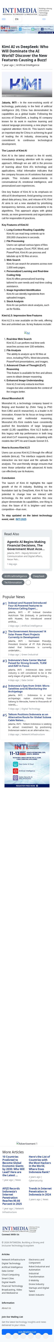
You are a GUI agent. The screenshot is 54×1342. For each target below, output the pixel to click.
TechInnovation (13, 582)
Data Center (8, 1270)
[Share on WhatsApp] (8, 1336)
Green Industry (36, 1294)
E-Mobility (34, 1280)
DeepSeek (39, 576)
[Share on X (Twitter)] (23, 1336)
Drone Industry (36, 1284)
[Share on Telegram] (38, 1336)
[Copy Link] (46, 1336)
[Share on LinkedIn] (31, 1336)
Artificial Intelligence (12, 1267)
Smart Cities (8, 1278)
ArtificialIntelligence (15, 576)
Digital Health (9, 1282)
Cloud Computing (11, 1274)
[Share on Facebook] (16, 1336)
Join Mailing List (27, 1332)
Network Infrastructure (13, 1259)
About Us (6, 1308)
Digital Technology (11, 1263)
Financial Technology (12, 1285)
